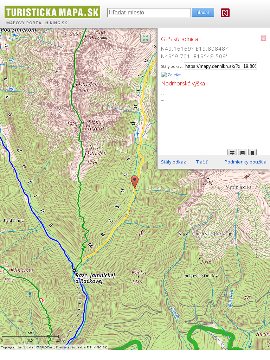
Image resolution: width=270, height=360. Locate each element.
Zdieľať (174, 74)
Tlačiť (201, 162)
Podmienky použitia (245, 162)
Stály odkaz (173, 162)
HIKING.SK (56, 22)
